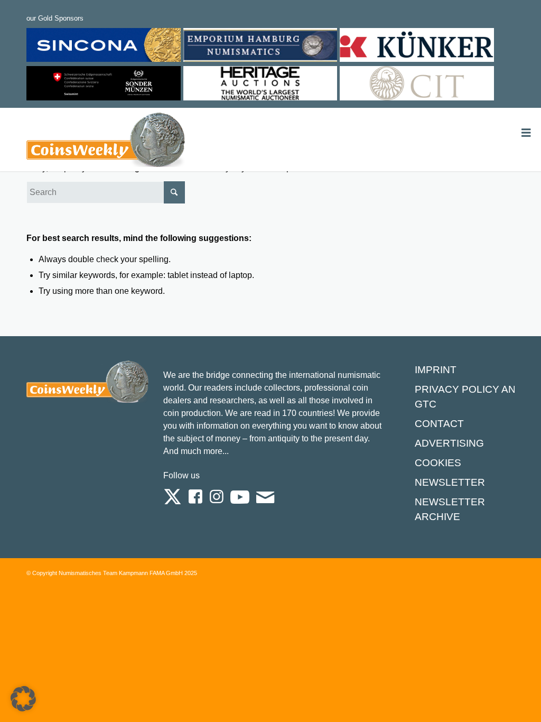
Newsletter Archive (450, 509)
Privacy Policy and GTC (469, 397)
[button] (23, 698)
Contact (439, 423)
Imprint (435, 369)
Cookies (438, 462)
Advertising (449, 443)
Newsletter (450, 482)
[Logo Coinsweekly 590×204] (105, 141)
